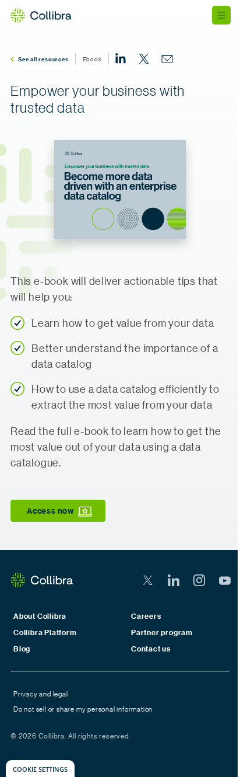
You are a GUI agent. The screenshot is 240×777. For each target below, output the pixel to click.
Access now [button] (50, 510)
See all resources (43, 59)
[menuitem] (120, 58)
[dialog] (40, 768)
